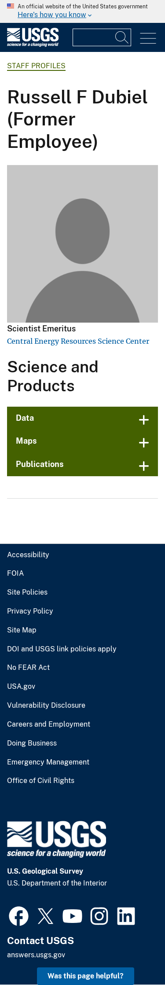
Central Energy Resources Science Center (78, 341)
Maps (26, 440)
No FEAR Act (28, 668)
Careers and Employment (48, 724)
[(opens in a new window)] (18, 915)
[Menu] (148, 38)
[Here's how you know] (82, 11)
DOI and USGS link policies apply (62, 649)
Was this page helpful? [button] (86, 976)
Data (25, 418)
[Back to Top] (133, 953)
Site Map (22, 630)
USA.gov (21, 687)
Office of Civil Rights (40, 781)
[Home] (33, 44)
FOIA (15, 573)
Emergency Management (48, 762)
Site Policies (27, 592)
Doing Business (32, 743)
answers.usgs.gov (36, 955)
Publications (40, 464)
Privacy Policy (30, 611)
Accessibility (28, 555)
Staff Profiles (36, 66)
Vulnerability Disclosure (46, 705)
